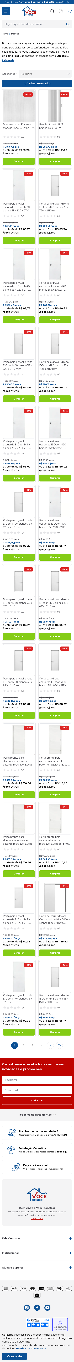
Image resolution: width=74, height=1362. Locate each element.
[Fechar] (68, 657)
